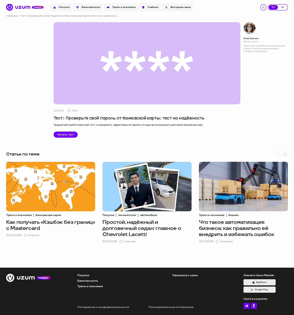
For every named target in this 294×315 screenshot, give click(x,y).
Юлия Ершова (250, 38)
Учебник (152, 7)
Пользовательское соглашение (171, 307)
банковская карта (48, 215)
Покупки (64, 7)
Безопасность (91, 7)
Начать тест (65, 134)
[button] (285, 154)
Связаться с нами (185, 275)
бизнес (233, 215)
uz (282, 7)
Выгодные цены (180, 7)
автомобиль (148, 215)
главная (11, 15)
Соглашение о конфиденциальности (103, 307)
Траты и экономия (124, 7)
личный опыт (127, 215)
